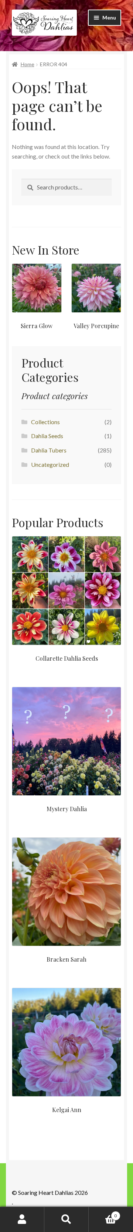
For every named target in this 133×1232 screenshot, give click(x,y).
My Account (22, 1219)
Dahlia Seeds (47, 435)
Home (27, 64)
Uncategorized (50, 464)
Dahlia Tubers (48, 450)
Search (66, 1219)
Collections (45, 421)
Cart (103, 1213)
